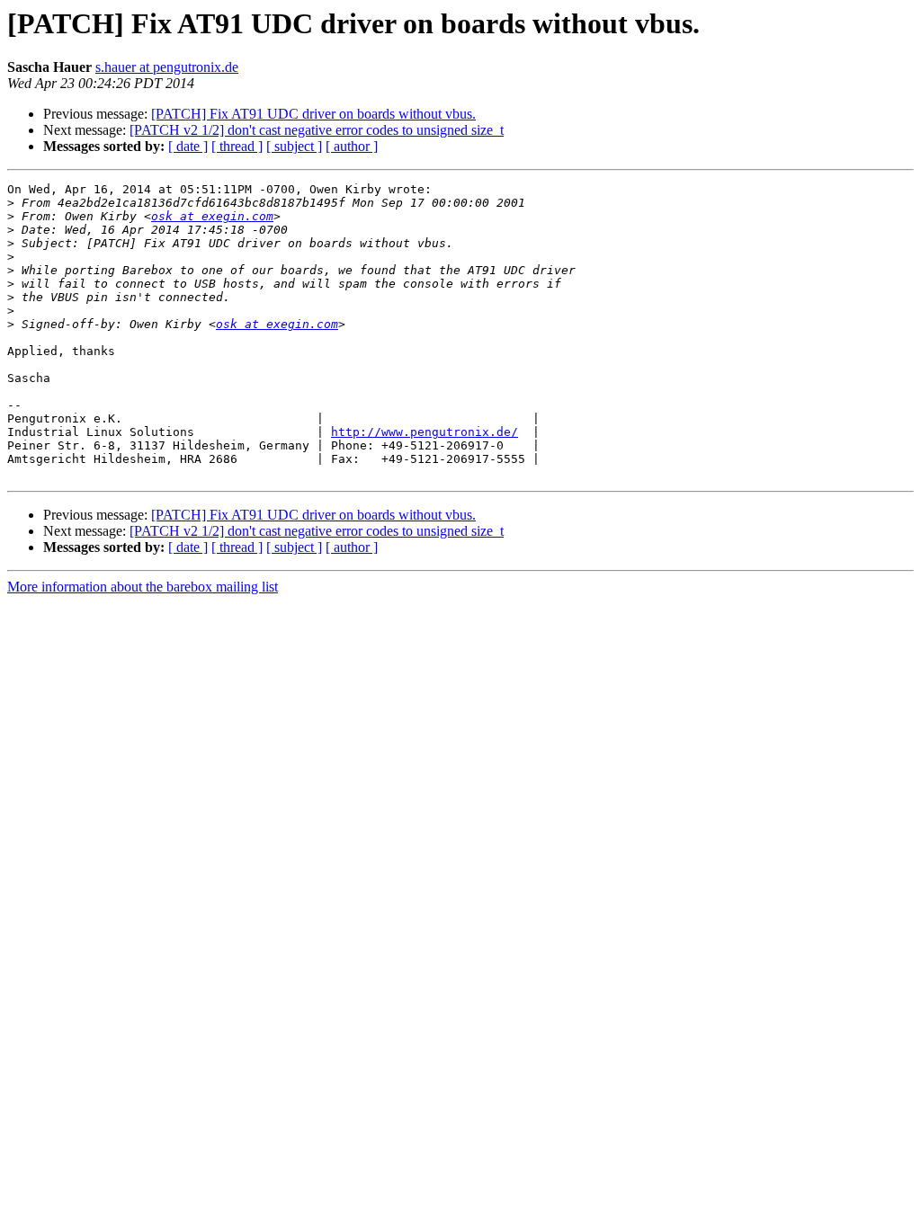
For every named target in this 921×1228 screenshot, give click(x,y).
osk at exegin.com (212, 216)
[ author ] (352, 146)
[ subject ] (294, 146)
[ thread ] (237, 146)
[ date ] (188, 146)
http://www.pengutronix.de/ (424, 432)
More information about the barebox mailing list (142, 586)
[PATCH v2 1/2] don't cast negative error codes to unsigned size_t (317, 130)
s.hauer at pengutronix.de (166, 67)
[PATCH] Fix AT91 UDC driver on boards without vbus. (313, 113)
